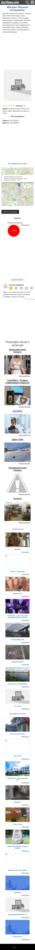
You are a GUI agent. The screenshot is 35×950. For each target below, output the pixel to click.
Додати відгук (17, 280)
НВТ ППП (17, 756)
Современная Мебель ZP (17, 914)
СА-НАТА (17, 411)
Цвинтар (17, 892)
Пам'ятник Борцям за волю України (17, 847)
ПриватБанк (17, 937)
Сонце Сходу (17, 824)
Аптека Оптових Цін (17, 734)
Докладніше (25, 552)
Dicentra (17, 498)
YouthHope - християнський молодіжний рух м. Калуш (17, 616)
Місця (14, 947)
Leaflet (31, 205)
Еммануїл (17, 802)
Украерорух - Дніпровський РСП (17, 779)
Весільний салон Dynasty (17, 350)
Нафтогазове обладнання (17, 684)
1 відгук (26, 18)
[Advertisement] (17, 51)
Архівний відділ (17, 662)
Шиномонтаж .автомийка (17, 870)
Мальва (17, 549)
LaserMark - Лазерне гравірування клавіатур (17, 381)
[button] (19, 185)
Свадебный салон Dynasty (17, 469)
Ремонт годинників (17, 571)
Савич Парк (18, 439)
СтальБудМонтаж (17, 639)
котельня (17, 706)
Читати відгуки (24, 376)
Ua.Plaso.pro (10, 2)
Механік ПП (17, 593)
